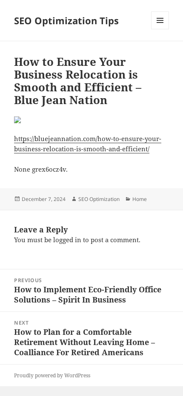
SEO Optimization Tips (66, 20)
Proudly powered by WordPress (52, 375)
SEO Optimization (99, 199)
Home (139, 199)
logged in (67, 239)
